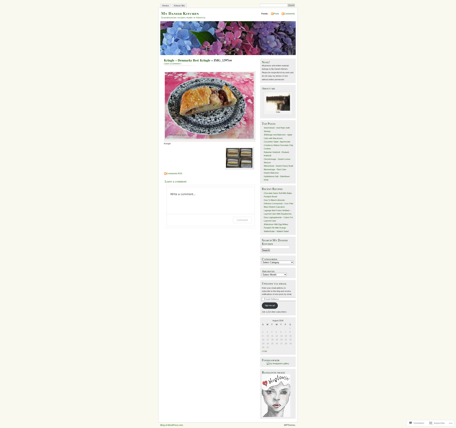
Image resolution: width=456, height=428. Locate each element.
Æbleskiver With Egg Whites (276, 224)
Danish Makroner (271, 173)
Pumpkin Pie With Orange (275, 228)
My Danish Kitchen (180, 13)
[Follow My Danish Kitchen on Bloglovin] (276, 416)
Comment (242, 219)
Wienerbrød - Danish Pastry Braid (278, 166)
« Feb (264, 351)
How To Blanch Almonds (274, 200)
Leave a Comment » (172, 64)
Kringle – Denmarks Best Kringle (187, 60)
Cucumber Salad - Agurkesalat (277, 142)
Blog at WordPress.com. (171, 425)
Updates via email (274, 283)
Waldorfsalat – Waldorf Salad (276, 231)
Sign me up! (270, 305)
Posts (276, 13)
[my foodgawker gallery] (278, 363)
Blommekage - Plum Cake (275, 169)
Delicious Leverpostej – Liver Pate (278, 203)
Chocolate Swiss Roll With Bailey (278, 193)
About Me (179, 5)
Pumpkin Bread (270, 196)
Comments (289, 13)
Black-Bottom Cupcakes (274, 207)
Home (165, 5)
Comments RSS (174, 173)
